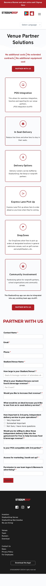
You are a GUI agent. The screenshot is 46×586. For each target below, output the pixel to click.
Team (4, 533)
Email (7, 342)
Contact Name (11, 332)
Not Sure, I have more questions (21, 426)
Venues (5, 530)
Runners (5, 536)
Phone (7, 352)
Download (6, 539)
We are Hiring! (7, 523)
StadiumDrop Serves (10, 517)
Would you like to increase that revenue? (23, 393)
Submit (8, 480)
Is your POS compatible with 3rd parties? (23, 448)
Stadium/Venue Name (14, 362)
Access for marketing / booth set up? (21, 457)
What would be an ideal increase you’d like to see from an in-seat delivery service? (23, 404)
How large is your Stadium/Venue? (20, 371)
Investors (5, 515)
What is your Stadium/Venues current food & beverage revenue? (21, 382)
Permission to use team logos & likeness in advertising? (23, 468)
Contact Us (6, 546)
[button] (39, 14)
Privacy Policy (7, 552)
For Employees (7, 555)
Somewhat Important (16, 423)
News (4, 549)
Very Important (13, 420)
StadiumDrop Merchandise (12, 520)
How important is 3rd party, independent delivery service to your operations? (22, 416)
